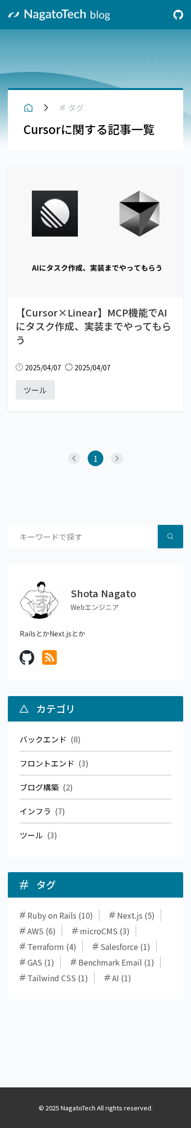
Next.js (130, 915)
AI (115, 978)
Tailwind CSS (51, 978)
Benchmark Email (110, 962)
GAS (34, 962)
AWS (35, 931)
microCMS (99, 931)
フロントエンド (47, 763)
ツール (31, 835)
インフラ (35, 811)
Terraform (45, 946)
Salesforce (119, 946)
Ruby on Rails (51, 915)
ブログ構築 (39, 787)
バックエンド (43, 739)
